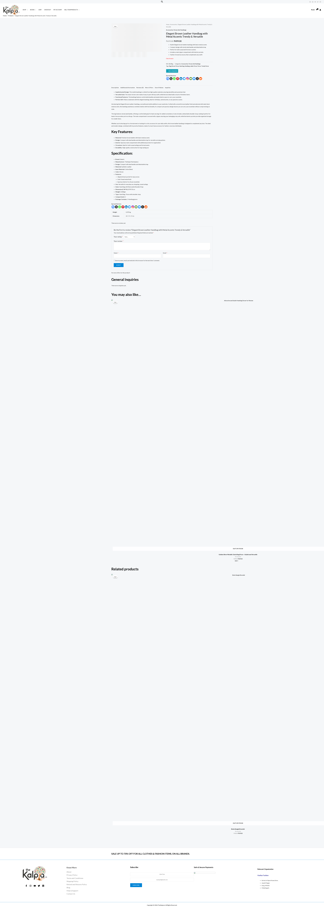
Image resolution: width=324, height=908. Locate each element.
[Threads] (197, 78)
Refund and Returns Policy (77, 884)
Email (165, 253)
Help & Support (72, 891)
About (69, 872)
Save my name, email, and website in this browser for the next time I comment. (137, 260)
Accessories (173, 24)
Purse (199, 66)
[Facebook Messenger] (139, 206)
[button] (162, 1)
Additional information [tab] (127, 87)
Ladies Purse (193, 66)
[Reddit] (200, 78)
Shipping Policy (72, 881)
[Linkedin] (320, 2)
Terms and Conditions (75, 878)
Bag (170, 66)
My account (57, 9)
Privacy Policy (72, 875)
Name (116, 253)
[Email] (190, 78)
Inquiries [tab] (167, 87)
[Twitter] (318, 2)
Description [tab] (115, 87)
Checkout (47, 9)
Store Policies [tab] (159, 87)
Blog (68, 888)
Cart (40, 9)
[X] (171, 78)
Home (167, 24)
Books (32, 9)
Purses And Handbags (180, 30)
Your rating (118, 237)
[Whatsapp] (174, 78)
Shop (24, 9)
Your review (118, 241)
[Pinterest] (177, 78)
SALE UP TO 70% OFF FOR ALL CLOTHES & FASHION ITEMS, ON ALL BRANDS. (150, 853)
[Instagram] (312, 2)
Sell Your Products (71, 9)
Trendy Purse (205, 66)
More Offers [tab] (149, 87)
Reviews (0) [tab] (140, 87)
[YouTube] (315, 2)
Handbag (187, 66)
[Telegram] (184, 78)
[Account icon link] (320, 10)
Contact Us (71, 894)
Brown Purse (175, 66)
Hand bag (181, 66)
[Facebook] (310, 2)
